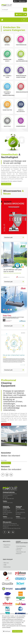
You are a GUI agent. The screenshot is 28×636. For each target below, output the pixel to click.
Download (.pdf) (8, 237)
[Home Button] (2, 19)
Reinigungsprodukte (22, 92)
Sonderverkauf (20, 126)
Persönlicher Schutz (7, 60)
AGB (5, 564)
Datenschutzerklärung (18, 633)
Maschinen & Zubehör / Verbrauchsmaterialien (9, 93)
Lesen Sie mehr (5, 424)
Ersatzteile (7, 126)
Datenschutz (7, 567)
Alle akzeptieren (18, 631)
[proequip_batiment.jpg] (14, 436)
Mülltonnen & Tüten (7, 76)
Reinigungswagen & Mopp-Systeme (21, 76)
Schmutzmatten (7, 110)
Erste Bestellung (21, 546)
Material (7, 44)
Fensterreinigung (21, 44)
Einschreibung (5, 463)
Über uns (6, 562)
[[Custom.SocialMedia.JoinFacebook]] (3, 474)
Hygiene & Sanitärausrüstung (22, 60)
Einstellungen (7, 631)
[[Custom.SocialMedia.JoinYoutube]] (7, 474)
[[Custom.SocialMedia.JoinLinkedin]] (11, 474)
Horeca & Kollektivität (21, 110)
